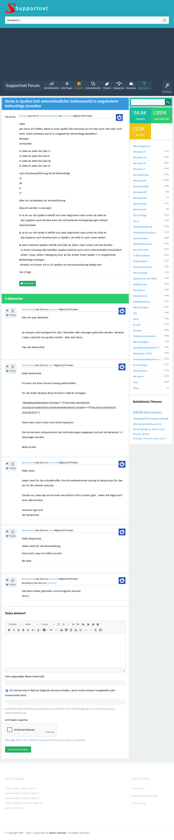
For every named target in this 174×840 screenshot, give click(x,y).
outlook (163, 418)
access (161, 429)
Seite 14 (28, 803)
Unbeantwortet (93, 88)
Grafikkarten (140, 284)
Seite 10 (26, 798)
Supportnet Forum (23, 85)
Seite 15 (37, 803)
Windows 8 (139, 163)
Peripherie (139, 290)
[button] (15, 624)
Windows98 (139, 203)
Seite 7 (35, 793)
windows (155, 412)
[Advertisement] (87, 55)
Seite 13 (18, 803)
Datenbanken (141, 238)
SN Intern (138, 376)
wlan (154, 429)
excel (138, 412)
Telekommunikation (144, 336)
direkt (19, 808)
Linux (136, 221)
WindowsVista (141, 174)
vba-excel (139, 424)
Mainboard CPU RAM (145, 278)
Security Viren (141, 249)
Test (135, 382)
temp (136, 388)
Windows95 (139, 209)
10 (148, 418)
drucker (137, 434)
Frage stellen (144, 88)
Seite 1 (17, 788)
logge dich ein (16, 740)
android (157, 424)
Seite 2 (25, 788)
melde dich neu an (37, 740)
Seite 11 (35, 798)
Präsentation (140, 261)
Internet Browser (142, 267)
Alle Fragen (67, 88)
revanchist (67, 116)
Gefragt (22, 116)
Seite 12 (9, 803)
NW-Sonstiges (141, 342)
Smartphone (140, 295)
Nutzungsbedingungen (145, 795)
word (149, 424)
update (145, 434)
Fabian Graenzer (57, 833)
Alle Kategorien (142, 146)
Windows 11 (139, 151)
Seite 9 (17, 798)
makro (155, 418)
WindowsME (140, 198)
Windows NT (140, 192)
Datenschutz (139, 803)
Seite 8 (9, 798)
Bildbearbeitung (142, 244)
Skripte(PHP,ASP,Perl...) (146, 347)
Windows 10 (140, 157)
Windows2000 (141, 186)
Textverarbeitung (142, 226)
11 (165, 438)
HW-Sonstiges (141, 307)
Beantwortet (27, 309)
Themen (107, 88)
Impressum (138, 788)
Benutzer (131, 88)
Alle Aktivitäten (51, 88)
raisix (51, 365)
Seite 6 (27, 793)
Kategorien (119, 88)
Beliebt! (79, 88)
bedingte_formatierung (145, 438)
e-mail (160, 438)
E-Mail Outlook (141, 255)
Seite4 (10, 793)
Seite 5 (18, 793)
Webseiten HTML (142, 353)
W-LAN (137, 324)
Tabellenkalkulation (48, 116)
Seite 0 (9, 788)
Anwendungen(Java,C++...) (147, 359)
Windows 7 (139, 169)
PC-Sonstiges (140, 365)
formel (137, 429)
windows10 (140, 418)
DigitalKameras (141, 301)
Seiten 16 (10, 808)
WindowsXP (139, 180)
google (144, 429)
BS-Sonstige (140, 215)
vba (146, 412)
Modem (137, 330)
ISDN (135, 319)
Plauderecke (140, 370)
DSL (135, 313)
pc (150, 429)
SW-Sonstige (140, 272)
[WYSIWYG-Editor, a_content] (65, 651)
